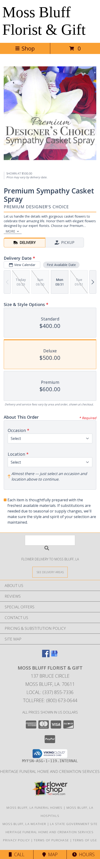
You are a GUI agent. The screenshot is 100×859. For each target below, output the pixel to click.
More (10, 231)
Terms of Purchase (51, 840)
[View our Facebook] (46, 655)
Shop (28, 48)
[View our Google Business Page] (54, 655)
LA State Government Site (73, 824)
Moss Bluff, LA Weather (24, 824)
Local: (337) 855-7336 (50, 692)
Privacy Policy (16, 840)
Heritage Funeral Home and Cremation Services (50, 832)
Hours (86, 854)
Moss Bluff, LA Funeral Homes (34, 807)
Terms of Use (85, 840)
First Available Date (61, 265)
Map (52, 854)
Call (18, 854)
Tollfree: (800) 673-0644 (50, 700)
